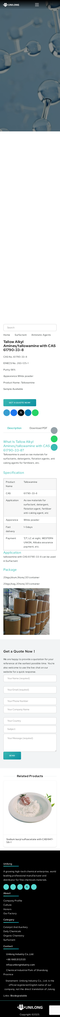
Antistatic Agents (41, 334)
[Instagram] (34, 887)
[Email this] (6, 412)
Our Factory (10, 913)
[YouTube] (20, 887)
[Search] (51, 327)
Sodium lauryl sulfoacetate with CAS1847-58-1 (29, 841)
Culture (7, 904)
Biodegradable (18, 995)
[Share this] (13, 412)
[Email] (54, 430)
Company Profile (12, 900)
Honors (7, 909)
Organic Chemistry (13, 935)
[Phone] (54, 447)
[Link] (11, 4)
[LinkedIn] (13, 887)
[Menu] (37, 5)
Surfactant (21, 334)
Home (6, 334)
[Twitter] (27, 887)
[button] (54, 4)
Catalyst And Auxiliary (15, 927)
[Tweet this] (21, 412)
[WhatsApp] (54, 439)
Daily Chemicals (12, 931)
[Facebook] (6, 887)
